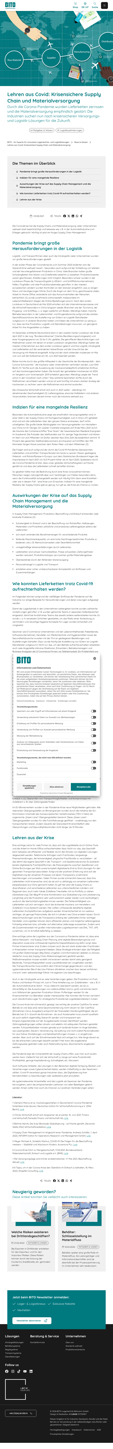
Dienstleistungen (12, 1356)
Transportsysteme (13, 1353)
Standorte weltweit (74, 1346)
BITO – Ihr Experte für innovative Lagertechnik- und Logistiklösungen (38, 142)
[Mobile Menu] (104, 5)
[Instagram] (12, 1371)
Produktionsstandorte (75, 1349)
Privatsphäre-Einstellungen (62, 1434)
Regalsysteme (11, 1349)
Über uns (70, 1342)
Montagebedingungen (60, 1430)
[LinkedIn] (31, 1371)
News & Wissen (81, 142)
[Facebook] (6, 1371)
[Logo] (13, 5)
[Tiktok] (19, 1371)
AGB (99, 1430)
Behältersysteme (12, 1346)
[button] (65, 216)
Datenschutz (89, 1430)
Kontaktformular (37, 1342)
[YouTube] (25, 1371)
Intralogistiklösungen (14, 1342)
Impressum (77, 1430)
